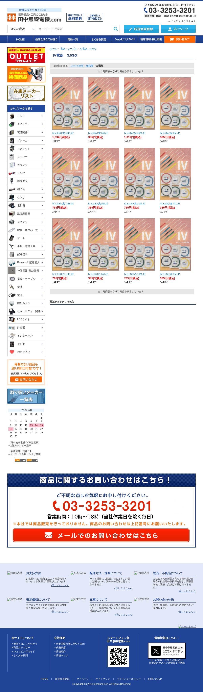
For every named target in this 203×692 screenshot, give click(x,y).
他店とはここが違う (46, 39)
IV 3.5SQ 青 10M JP (134, 203)
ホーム (53, 48)
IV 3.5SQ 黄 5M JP (98, 133)
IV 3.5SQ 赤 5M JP (170, 274)
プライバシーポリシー (129, 679)
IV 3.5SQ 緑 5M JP (170, 133)
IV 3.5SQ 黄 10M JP (63, 133)
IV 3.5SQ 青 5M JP (170, 203)
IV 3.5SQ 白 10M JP (63, 274)
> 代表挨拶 (60, 647)
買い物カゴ (180, 39)
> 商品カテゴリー (20, 647)
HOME (20, 39)
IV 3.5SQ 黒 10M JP (63, 203)
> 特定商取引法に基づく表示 (69, 643)
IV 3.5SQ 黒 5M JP (98, 203)
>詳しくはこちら (60, 585)
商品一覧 (72, 39)
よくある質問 (98, 39)
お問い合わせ (155, 679)
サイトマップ (103, 679)
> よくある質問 (19, 655)
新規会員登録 (62, 679)
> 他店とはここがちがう (24, 643)
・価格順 (88, 65)
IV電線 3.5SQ (88, 48)
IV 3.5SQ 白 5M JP (98, 274)
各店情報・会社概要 (151, 39)
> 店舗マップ (61, 655)
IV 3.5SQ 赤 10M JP (134, 274)
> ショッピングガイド (23, 651)
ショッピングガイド (125, 39)
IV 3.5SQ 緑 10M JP (134, 133)
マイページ (82, 679)
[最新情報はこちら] (167, 657)
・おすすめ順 (76, 65)
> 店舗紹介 (60, 651)
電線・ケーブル (68, 48)
